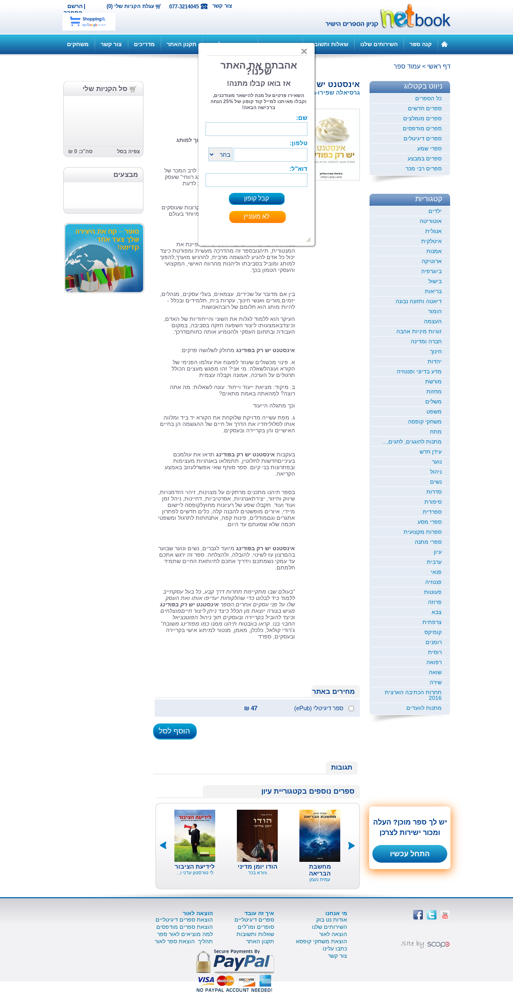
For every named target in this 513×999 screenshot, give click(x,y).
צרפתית (432, 622)
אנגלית (433, 231)
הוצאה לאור (333, 934)
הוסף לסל (174, 731)
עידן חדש (431, 451)
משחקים (78, 44)
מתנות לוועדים (424, 708)
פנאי (436, 572)
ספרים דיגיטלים (423, 138)
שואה (435, 672)
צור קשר (222, 6)
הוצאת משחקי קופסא (321, 941)
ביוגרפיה (431, 271)
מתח (436, 431)
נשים (436, 481)
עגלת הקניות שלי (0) (130, 6)
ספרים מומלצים (422, 118)
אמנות (434, 251)
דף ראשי (438, 66)
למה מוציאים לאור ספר (185, 934)
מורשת (433, 381)
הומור (435, 311)
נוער (437, 461)
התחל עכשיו (410, 854)
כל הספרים (428, 98)
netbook (383, 17)
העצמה (433, 321)
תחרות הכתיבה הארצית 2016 (413, 695)
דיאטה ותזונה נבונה (419, 301)
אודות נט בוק (331, 919)
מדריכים (144, 44)
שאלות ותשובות (328, 44)
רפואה (434, 662)
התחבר (73, 12)
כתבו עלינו (335, 948)
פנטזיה (433, 582)
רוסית (435, 652)
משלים (433, 401)
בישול (435, 281)
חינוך (436, 351)
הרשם (75, 6)
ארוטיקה (432, 261)
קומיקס (433, 632)
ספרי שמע (429, 148)
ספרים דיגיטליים (254, 919)
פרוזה (435, 602)
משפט (434, 411)
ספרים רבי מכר (424, 168)
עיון (438, 552)
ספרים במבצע (425, 158)
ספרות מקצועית (423, 532)
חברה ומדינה (426, 341)
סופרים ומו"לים (256, 927)
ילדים (435, 211)
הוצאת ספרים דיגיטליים (184, 919)
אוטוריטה (431, 221)
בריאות (433, 291)
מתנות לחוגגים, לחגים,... (412, 441)
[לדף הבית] (444, 44)
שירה (436, 682)
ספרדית (432, 512)
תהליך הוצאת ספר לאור (184, 941)
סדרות (434, 491)
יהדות (435, 361)
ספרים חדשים (425, 108)
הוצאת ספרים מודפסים (184, 927)
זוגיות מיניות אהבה (419, 331)
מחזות (434, 391)
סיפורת (433, 501)
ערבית (434, 562)
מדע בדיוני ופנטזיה (419, 371)
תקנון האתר (181, 44)
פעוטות (433, 592)
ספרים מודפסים (422, 128)
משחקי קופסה (425, 421)
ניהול (436, 471)
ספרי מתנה (428, 542)
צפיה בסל (128, 151)
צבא (437, 612)
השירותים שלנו (379, 44)
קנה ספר (421, 44)
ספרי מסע (430, 522)
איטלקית (431, 241)
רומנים (434, 642)
